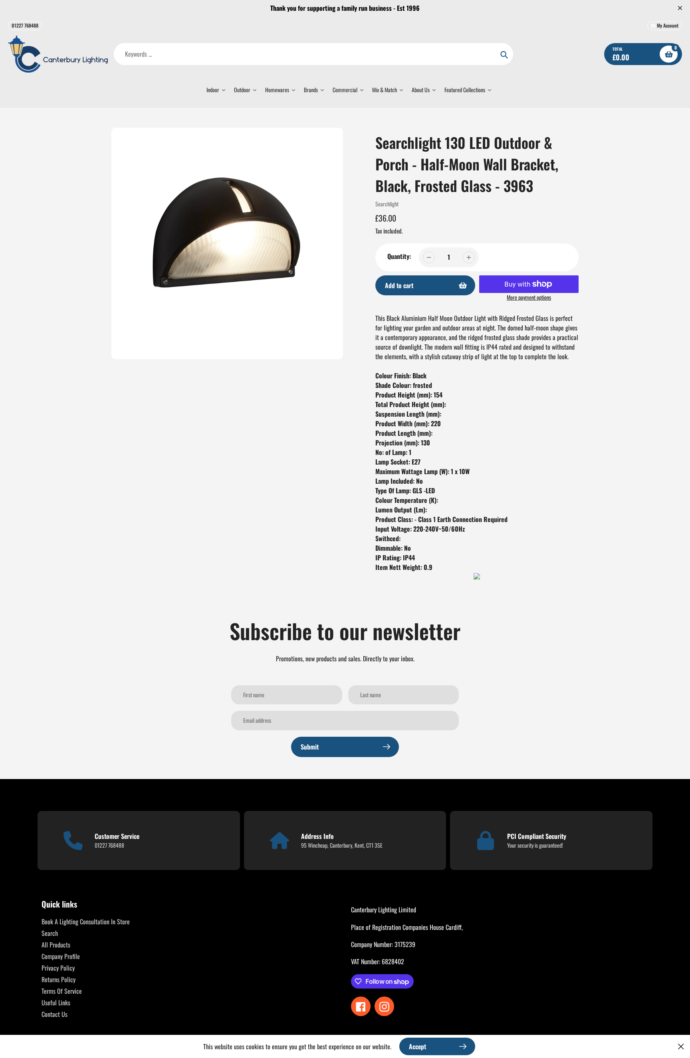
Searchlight (387, 204)
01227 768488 (25, 25)
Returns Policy (58, 979)
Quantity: (399, 256)
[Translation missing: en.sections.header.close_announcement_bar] (680, 8)
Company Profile (61, 956)
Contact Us (54, 1014)
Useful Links (56, 1002)
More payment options (529, 297)
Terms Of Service (62, 991)
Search (50, 933)
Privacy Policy (58, 968)
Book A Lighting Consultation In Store (86, 921)
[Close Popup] (681, 1046)
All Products (56, 944)
